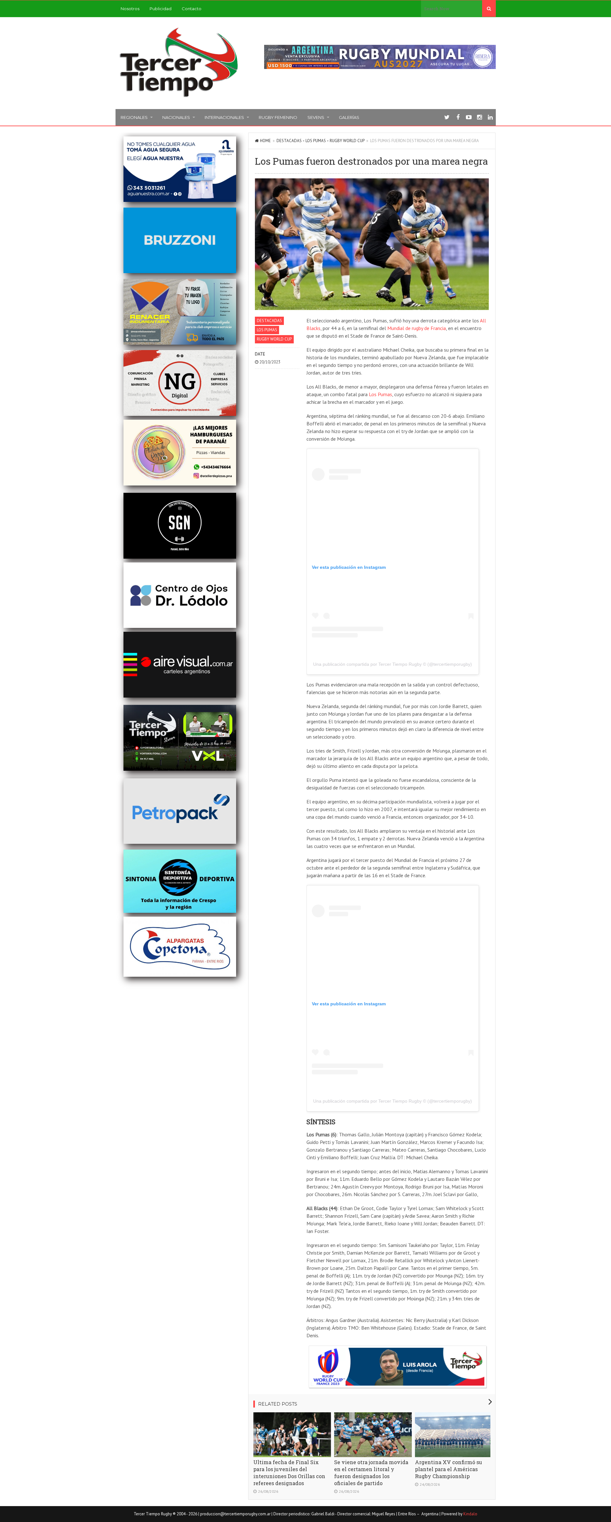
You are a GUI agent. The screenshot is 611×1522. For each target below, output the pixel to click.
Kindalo (470, 1514)
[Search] (489, 8)
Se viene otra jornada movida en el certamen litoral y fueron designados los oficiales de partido (371, 1472)
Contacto (191, 8)
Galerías (349, 117)
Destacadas (289, 140)
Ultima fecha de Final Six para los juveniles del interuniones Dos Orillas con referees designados (289, 1472)
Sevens (315, 117)
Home (265, 140)
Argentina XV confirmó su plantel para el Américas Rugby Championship (448, 1469)
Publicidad (161, 8)
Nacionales (176, 117)
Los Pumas (316, 140)
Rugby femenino (278, 117)
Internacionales (224, 117)
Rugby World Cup (347, 140)
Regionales (134, 117)
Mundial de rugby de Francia (416, 328)
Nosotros (130, 8)
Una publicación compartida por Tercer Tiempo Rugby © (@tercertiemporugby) (392, 664)
